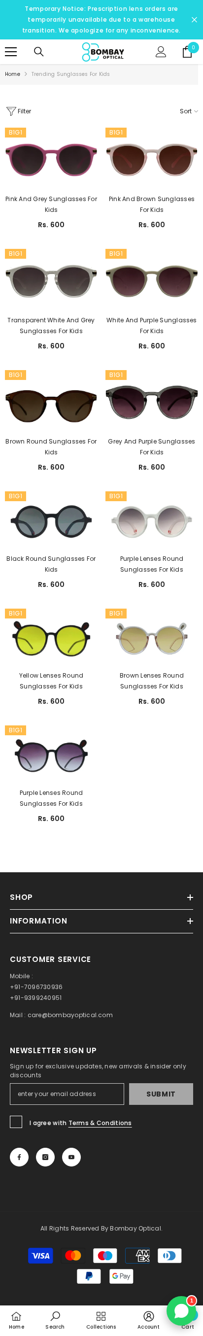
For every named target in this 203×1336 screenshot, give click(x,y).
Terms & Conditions (100, 1123)
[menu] (11, 52)
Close (194, 20)
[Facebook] (19, 1157)
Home (12, 74)
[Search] (39, 52)
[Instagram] (45, 1157)
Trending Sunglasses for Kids (71, 74)
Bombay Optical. (136, 1228)
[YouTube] (71, 1157)
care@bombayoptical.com (70, 1015)
